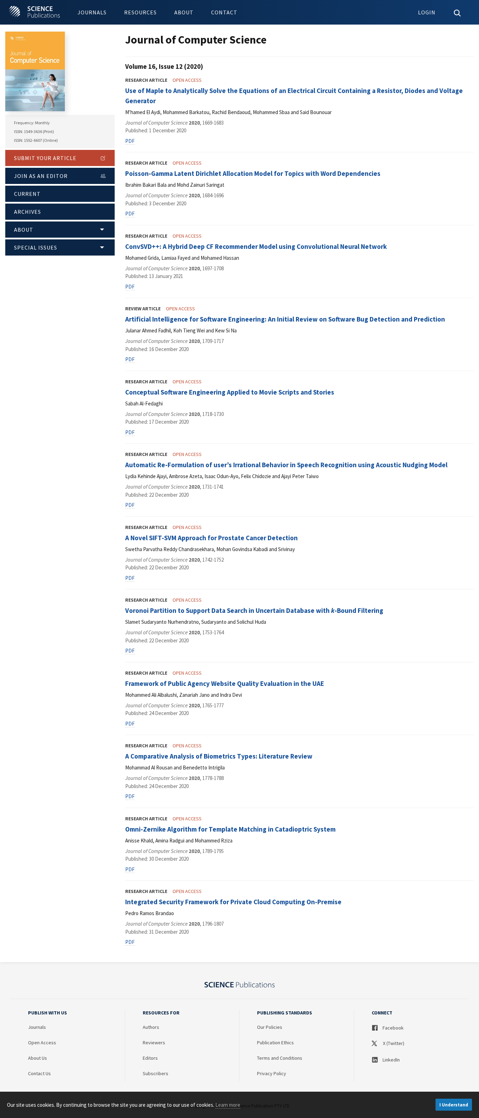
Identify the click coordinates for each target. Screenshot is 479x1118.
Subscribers (155, 1073)
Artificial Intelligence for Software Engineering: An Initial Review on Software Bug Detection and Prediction (285, 319)
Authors (151, 1027)
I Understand (453, 1105)
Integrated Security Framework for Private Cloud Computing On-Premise (233, 902)
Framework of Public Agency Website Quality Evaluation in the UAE (224, 683)
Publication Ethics (275, 1042)
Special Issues (35, 247)
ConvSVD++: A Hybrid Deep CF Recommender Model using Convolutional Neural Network (256, 246)
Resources (140, 12)
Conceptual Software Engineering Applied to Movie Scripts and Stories (229, 392)
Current (27, 193)
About (184, 12)
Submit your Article (45, 157)
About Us (37, 1058)
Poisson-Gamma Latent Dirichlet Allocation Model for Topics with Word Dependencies (252, 173)
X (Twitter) (393, 1043)
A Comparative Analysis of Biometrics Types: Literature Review (218, 756)
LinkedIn (391, 1060)
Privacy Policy (271, 1073)
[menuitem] (92, 12)
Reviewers (154, 1042)
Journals (92, 12)
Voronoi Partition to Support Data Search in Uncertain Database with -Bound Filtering (254, 610)
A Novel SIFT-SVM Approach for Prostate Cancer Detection (211, 538)
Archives (27, 211)
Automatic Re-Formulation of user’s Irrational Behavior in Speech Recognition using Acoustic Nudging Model (286, 465)
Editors (150, 1058)
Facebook (393, 1028)
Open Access (42, 1042)
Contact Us (39, 1073)
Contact (224, 12)
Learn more (227, 1105)
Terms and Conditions (279, 1058)
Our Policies (269, 1027)
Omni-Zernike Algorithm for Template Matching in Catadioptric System (230, 829)
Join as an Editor (41, 175)
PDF (130, 141)
